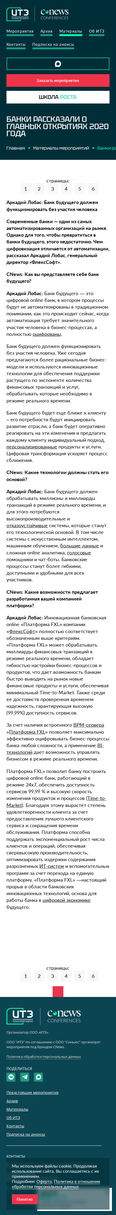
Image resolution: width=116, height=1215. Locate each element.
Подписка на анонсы (53, 44)
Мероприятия (20, 31)
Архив (46, 31)
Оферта (44, 1181)
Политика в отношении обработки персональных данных (56, 1184)
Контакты (16, 44)
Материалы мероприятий (61, 148)
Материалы (70, 31)
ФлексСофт (22, 631)
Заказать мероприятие (58, 80)
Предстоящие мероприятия (32, 1092)
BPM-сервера (88, 725)
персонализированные (31, 447)
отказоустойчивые (27, 525)
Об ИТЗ (96, 31)
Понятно (25, 1199)
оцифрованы (47, 334)
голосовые (79, 552)
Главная (15, 148)
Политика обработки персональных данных (43, 1056)
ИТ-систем (51, 866)
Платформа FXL (27, 732)
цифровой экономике (67, 900)
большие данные (79, 545)
